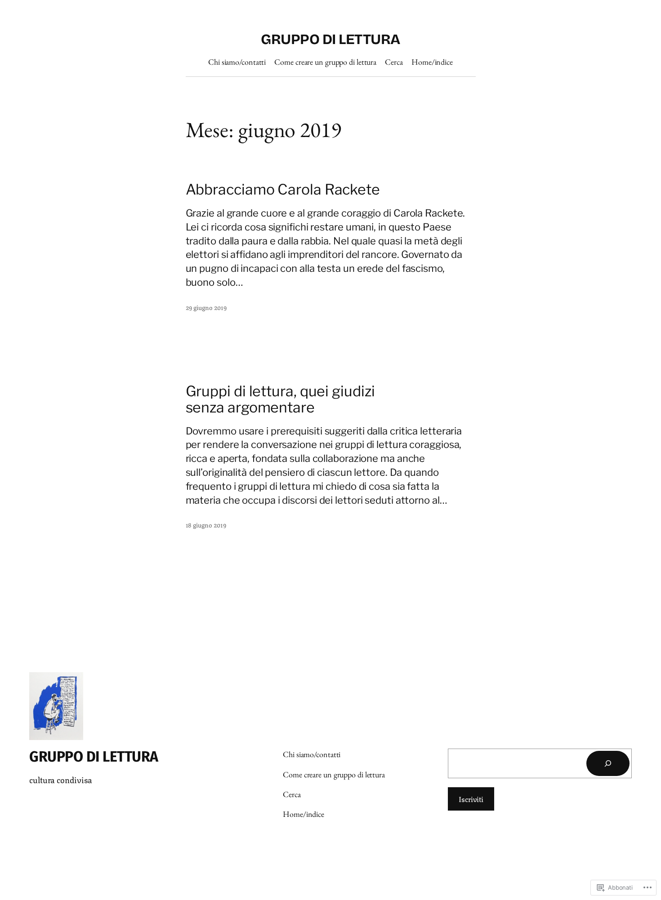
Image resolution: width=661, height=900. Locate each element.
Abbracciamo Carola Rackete (283, 190)
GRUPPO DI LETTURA (330, 39)
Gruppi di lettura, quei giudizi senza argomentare (280, 399)
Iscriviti (471, 798)
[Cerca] (608, 763)
